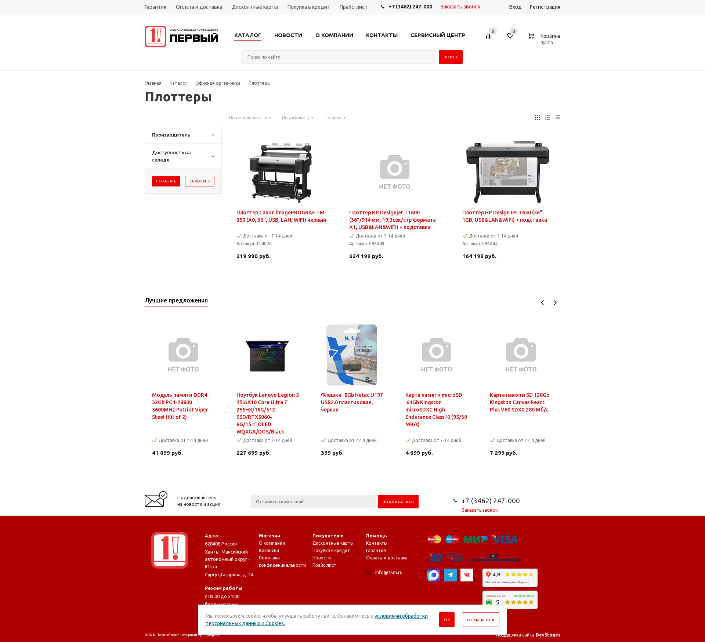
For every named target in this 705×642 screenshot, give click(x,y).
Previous (542, 302)
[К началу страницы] (669, 475)
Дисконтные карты (333, 543)
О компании (272, 543)
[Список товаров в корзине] (545, 41)
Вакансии (269, 550)
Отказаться (480, 620)
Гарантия (376, 550)
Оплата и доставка (387, 557)
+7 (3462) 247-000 (410, 7)
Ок (447, 620)
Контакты (376, 543)
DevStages (548, 634)
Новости (321, 557)
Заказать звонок (460, 7)
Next (555, 302)
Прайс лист (324, 565)
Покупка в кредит (331, 550)
